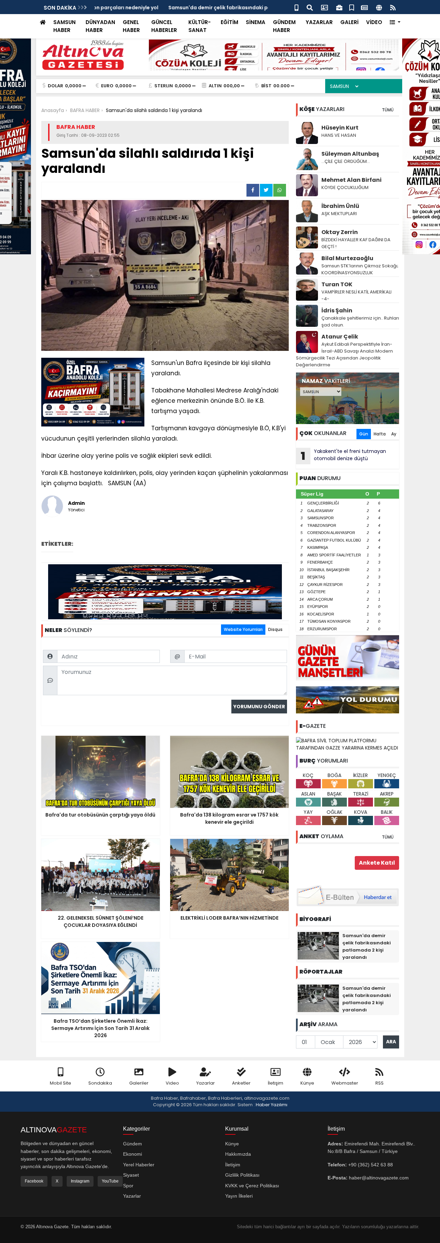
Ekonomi (132, 1154)
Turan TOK (336, 284)
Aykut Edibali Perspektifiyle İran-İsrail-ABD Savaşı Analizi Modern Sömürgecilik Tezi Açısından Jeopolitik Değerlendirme (344, 354)
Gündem (132, 1143)
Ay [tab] (393, 434)
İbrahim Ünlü (340, 206)
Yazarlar (205, 1083)
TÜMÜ (388, 110)
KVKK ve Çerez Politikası (252, 1185)
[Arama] (309, 7)
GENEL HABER (131, 26)
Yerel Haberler (138, 1164)
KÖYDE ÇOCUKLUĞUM (344, 187)
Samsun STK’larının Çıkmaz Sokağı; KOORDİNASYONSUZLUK (359, 269)
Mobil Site (60, 1083)
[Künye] (379, 7)
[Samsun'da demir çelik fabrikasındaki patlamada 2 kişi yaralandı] (318, 945)
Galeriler (138, 1083)
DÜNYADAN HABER (100, 26)
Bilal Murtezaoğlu (347, 258)
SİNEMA (255, 22)
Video (172, 1083)
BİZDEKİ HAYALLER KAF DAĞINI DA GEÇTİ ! (355, 243)
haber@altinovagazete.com (379, 1177)
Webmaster (344, 1083)
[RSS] (393, 7)
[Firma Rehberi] (339, 7)
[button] (395, 22)
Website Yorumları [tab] (243, 629)
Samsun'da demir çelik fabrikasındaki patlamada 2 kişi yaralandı (176, 7)
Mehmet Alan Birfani (351, 180)
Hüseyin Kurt (340, 128)
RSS (379, 1083)
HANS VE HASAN (338, 135)
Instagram (80, 1181)
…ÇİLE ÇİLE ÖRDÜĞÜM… (345, 161)
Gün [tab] (363, 434)
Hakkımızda (238, 1154)
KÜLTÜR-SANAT (199, 26)
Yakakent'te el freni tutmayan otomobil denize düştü (343, 456)
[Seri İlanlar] (352, 7)
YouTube (110, 1181)
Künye (307, 1083)
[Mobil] (296, 7)
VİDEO (374, 22)
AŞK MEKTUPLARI (339, 213)
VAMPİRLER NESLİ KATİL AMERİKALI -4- (356, 295)
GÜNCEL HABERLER (164, 26)
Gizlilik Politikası (242, 1175)
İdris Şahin (336, 310)
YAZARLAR (319, 22)
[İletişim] (324, 7)
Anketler (241, 1083)
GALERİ (349, 22)
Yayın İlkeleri (239, 1196)
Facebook (34, 1181)
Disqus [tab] (275, 629)
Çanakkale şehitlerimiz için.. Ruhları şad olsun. (360, 321)
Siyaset (131, 1175)
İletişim (275, 1083)
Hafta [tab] (380, 434)
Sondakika (100, 1083)
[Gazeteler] (364, 7)
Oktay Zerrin (339, 232)
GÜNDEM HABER (284, 26)
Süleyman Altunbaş (350, 154)
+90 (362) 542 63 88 (370, 1164)
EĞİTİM (229, 22)
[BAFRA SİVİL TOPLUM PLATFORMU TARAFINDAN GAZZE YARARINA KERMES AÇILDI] (347, 744)
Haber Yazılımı (271, 1104)
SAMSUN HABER (64, 26)
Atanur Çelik (339, 337)
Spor (128, 1185)
